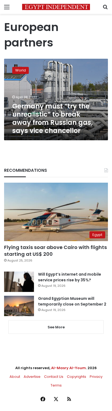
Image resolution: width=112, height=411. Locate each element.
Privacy (96, 376)
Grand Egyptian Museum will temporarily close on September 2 (72, 301)
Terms (56, 385)
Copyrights (76, 376)
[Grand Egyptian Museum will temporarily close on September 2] (19, 306)
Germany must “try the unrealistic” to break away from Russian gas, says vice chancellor (52, 118)
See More (56, 327)
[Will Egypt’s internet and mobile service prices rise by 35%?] (19, 282)
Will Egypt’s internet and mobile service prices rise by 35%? (69, 277)
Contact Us (53, 376)
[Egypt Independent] (56, 7)
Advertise (32, 376)
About (15, 376)
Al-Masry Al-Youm (68, 367)
